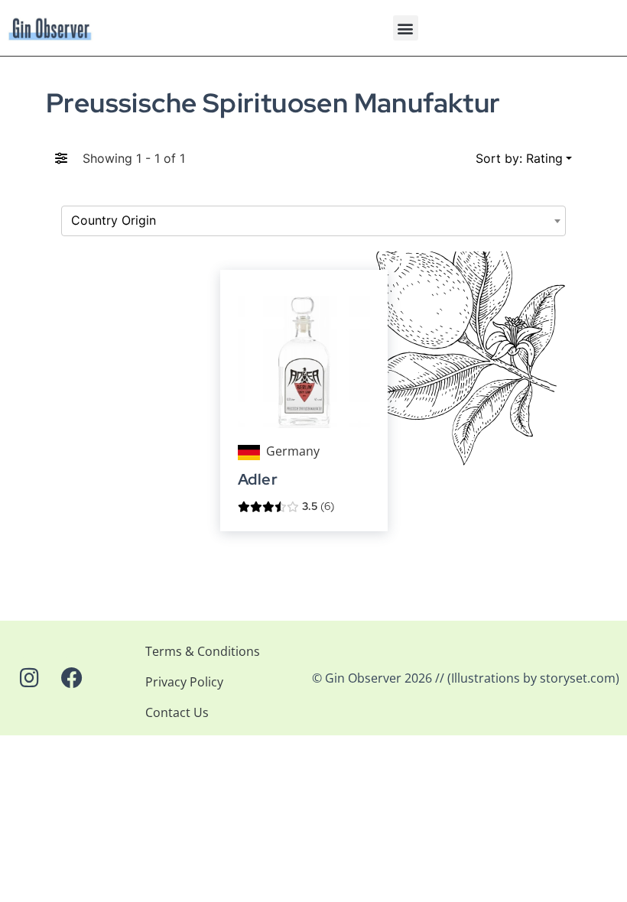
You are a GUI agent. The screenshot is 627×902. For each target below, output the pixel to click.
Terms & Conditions (202, 651)
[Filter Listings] (61, 158)
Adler (258, 479)
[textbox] (313, 220)
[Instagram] (29, 678)
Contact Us (177, 712)
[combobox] (313, 221)
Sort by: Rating (519, 158)
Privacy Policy (184, 681)
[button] (405, 28)
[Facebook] (71, 678)
